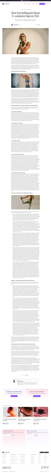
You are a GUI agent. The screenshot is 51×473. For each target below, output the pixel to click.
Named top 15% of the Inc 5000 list (26, 0)
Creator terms (41, 471)
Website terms (44, 471)
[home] (5, 3)
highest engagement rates (33, 301)
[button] (25, 4)
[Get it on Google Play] (46, 452)
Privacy (48, 471)
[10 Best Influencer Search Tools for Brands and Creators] (25, 412)
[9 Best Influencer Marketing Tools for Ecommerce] (10, 412)
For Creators (7, 1)
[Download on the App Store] (42, 452)
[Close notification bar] (50, 0)
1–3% (22, 127)
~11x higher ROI (35, 135)
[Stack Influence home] (6, 452)
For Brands (4, 1)
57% (29, 287)
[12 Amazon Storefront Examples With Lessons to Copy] (40, 412)
